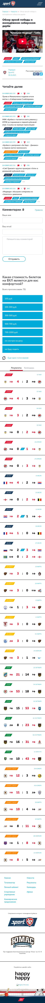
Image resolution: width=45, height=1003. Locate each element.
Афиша (30, 892)
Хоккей (7, 58)
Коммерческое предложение (10, 900)
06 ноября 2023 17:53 (8, 116)
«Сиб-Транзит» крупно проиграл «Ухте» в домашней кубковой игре (20, 169)
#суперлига (24, 152)
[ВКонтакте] (34, 74)
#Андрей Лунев (10, 109)
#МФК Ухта (30, 175)
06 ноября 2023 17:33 (8, 142)
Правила (39, 210)
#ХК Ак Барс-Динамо (32, 155)
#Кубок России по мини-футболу (17, 132)
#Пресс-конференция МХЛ (23, 103)
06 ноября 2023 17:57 (8, 93)
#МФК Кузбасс (19, 129)
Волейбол (10, 566)
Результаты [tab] (16, 368)
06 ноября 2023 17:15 (8, 165)
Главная (7, 878)
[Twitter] (41, 74)
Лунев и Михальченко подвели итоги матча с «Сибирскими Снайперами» (18, 97)
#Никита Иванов (10, 158)
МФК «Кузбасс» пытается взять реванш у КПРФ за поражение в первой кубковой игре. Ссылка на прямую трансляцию (19, 122)
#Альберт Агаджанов (12, 181)
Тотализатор (9, 883)
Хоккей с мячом (10, 152)
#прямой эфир (10, 135)
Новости (30, 878)
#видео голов (29, 62)
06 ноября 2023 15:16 (8, 188)
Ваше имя (6, 215)
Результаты (31, 883)
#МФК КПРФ (31, 129)
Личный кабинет (11, 887)
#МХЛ (16, 58)
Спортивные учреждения (9, 893)
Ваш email (6, 226)
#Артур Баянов (30, 201)
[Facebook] (37, 74)
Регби (8, 667)
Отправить (14, 259)
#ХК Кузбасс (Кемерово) (13, 155)
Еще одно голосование (17, 358)
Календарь (31, 887)
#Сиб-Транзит (19, 175)
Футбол (8, 129)
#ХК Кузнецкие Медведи (30, 58)
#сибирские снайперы (13, 62)
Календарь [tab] (29, 368)
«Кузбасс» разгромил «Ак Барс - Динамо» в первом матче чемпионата (20, 146)
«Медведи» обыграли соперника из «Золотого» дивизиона (17, 193)
